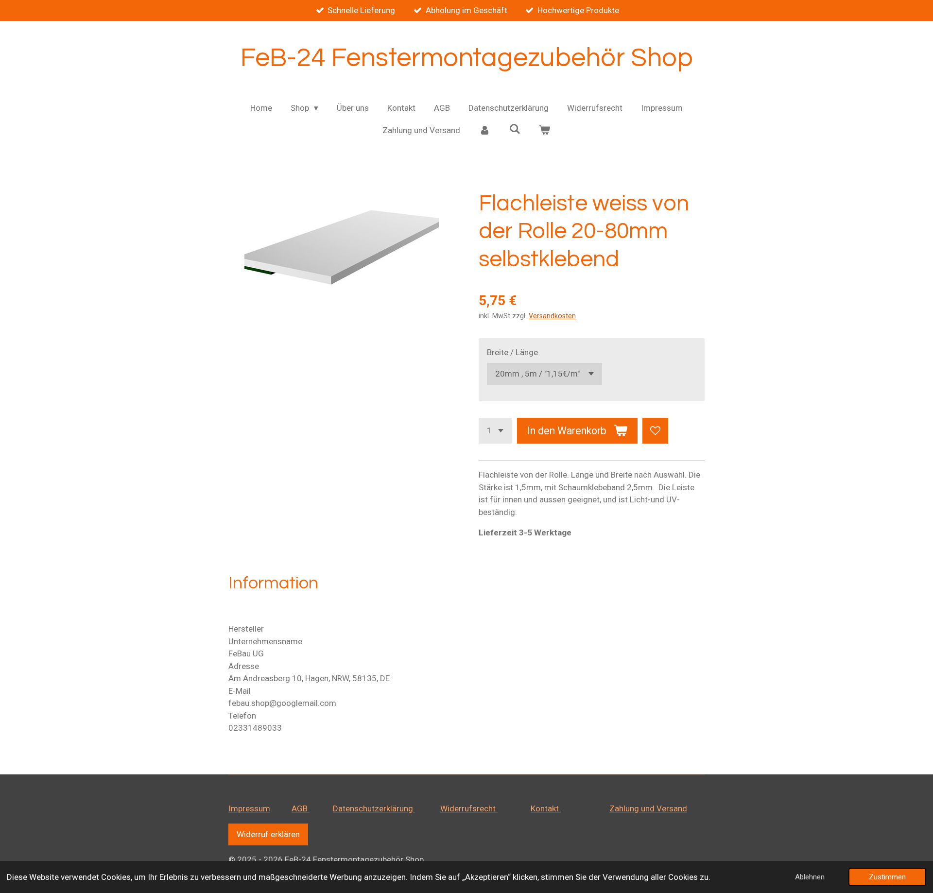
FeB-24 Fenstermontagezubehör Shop (467, 58)
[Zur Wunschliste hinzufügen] (655, 431)
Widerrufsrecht (469, 808)
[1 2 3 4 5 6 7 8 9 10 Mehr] (495, 431)
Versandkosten (552, 316)
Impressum (249, 808)
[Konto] (484, 130)
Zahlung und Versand (648, 808)
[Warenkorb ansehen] (544, 130)
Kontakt (546, 808)
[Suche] (514, 129)
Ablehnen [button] (810, 877)
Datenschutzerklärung (374, 808)
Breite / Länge (512, 352)
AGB (301, 808)
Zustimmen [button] (887, 877)
